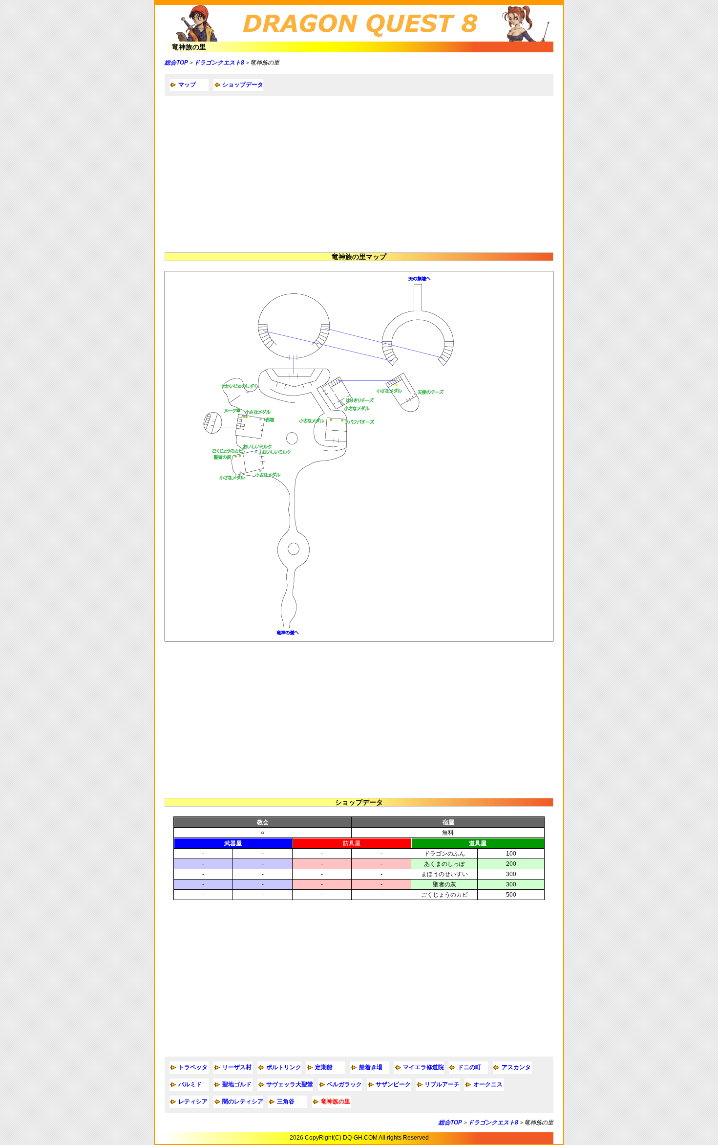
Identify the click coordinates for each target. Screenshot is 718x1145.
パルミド (190, 1084)
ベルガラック (344, 1084)
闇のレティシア (242, 1101)
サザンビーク (393, 1084)
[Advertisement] (359, 174)
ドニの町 (469, 1067)
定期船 (324, 1067)
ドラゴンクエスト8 (219, 62)
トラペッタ (193, 1067)
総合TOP (176, 62)
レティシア (193, 1101)
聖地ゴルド (237, 1084)
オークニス (488, 1084)
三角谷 (286, 1101)
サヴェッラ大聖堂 (289, 1084)
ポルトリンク (283, 1067)
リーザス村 (237, 1067)
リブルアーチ (442, 1084)
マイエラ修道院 (423, 1067)
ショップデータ (242, 84)
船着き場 (370, 1067)
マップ (187, 84)
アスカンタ (516, 1067)
